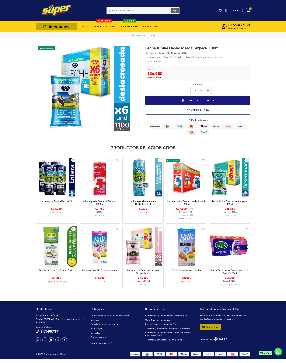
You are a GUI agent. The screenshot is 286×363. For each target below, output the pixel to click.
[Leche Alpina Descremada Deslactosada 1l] (143, 177)
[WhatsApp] (38, 339)
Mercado (95, 320)
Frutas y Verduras (99, 337)
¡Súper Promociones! (104, 24)
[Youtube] (51, 339)
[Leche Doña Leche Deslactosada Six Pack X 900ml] (229, 246)
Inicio (85, 26)
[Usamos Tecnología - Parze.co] (213, 339)
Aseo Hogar (96, 328)
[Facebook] (44, 339)
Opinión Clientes (129, 24)
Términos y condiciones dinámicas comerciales (168, 328)
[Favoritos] (220, 10)
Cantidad (197, 84)
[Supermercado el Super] (56, 10)
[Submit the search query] (175, 10)
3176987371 (239, 25)
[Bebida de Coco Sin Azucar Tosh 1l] (56, 246)
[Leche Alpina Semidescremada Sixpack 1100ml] (143, 246)
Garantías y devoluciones (157, 320)
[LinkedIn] (64, 339)
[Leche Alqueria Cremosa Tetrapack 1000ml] (99, 177)
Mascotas (95, 333)
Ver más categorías (100, 343)
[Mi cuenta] (73, 160)
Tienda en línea (58, 26)
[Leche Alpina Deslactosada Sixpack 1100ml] (88, 88)
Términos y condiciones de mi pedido (163, 340)
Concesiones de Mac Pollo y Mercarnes (110, 315)
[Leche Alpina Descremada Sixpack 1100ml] (229, 177)
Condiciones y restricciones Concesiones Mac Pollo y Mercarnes (168, 334)
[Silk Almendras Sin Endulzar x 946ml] (99, 246)
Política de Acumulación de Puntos (162, 324)
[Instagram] (57, 339)
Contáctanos (150, 26)
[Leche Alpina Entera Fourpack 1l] (56, 177)
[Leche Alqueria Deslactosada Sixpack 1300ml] (186, 177)
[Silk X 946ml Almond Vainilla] (186, 246)
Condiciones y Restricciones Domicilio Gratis (167, 315)
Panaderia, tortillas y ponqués (105, 324)
